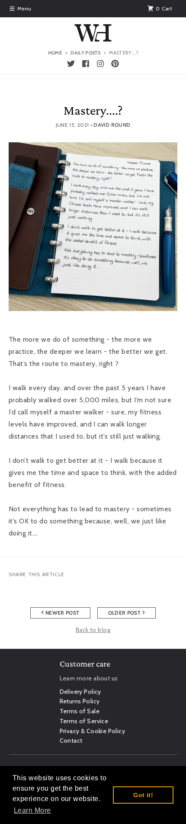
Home (55, 53)
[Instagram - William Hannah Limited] (100, 63)
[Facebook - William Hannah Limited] (85, 63)
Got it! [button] (143, 795)
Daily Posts (85, 53)
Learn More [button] (32, 810)
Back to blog (93, 630)
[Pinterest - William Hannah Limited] (115, 63)
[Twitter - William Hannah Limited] (71, 63)
